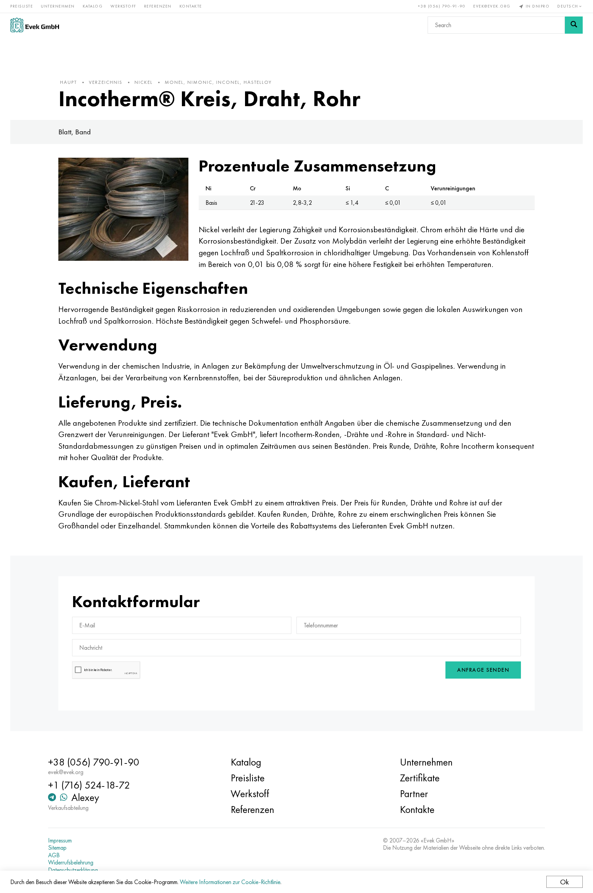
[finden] (574, 25)
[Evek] (34, 25)
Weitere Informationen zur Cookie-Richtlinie (230, 882)
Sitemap (57, 847)
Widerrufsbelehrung (70, 862)
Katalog (93, 6)
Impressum (60, 840)
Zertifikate (420, 778)
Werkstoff (123, 6)
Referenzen (158, 6)
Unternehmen (58, 6)
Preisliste (21, 6)
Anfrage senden (483, 669)
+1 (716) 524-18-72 (89, 785)
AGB (54, 855)
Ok (564, 882)
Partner (414, 794)
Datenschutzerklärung (73, 870)
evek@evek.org (492, 6)
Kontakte (190, 6)
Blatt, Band (74, 132)
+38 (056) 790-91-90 (442, 6)
